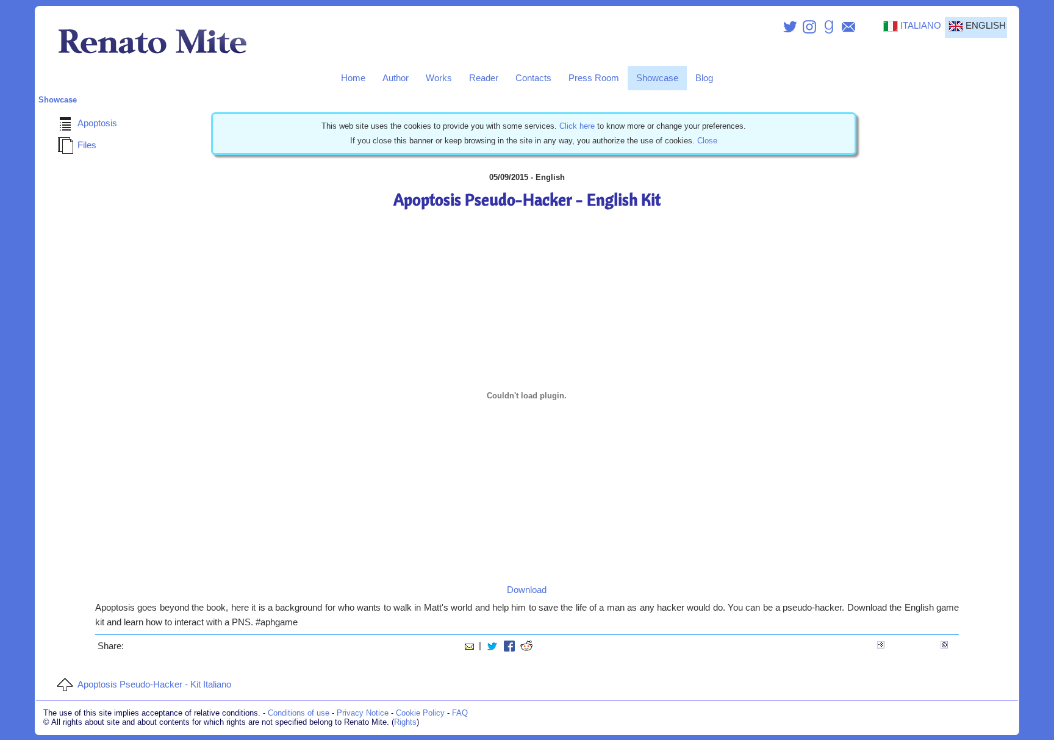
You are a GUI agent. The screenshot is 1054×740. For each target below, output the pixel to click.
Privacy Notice (363, 712)
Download (527, 590)
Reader (483, 78)
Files (86, 145)
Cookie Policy (420, 712)
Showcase (657, 78)
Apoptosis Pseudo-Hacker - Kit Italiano (154, 684)
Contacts (533, 78)
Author (395, 78)
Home (353, 78)
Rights (405, 722)
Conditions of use (298, 712)
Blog (704, 78)
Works (439, 78)
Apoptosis (97, 123)
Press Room (593, 78)
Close (707, 140)
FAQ (460, 712)
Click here (577, 126)
